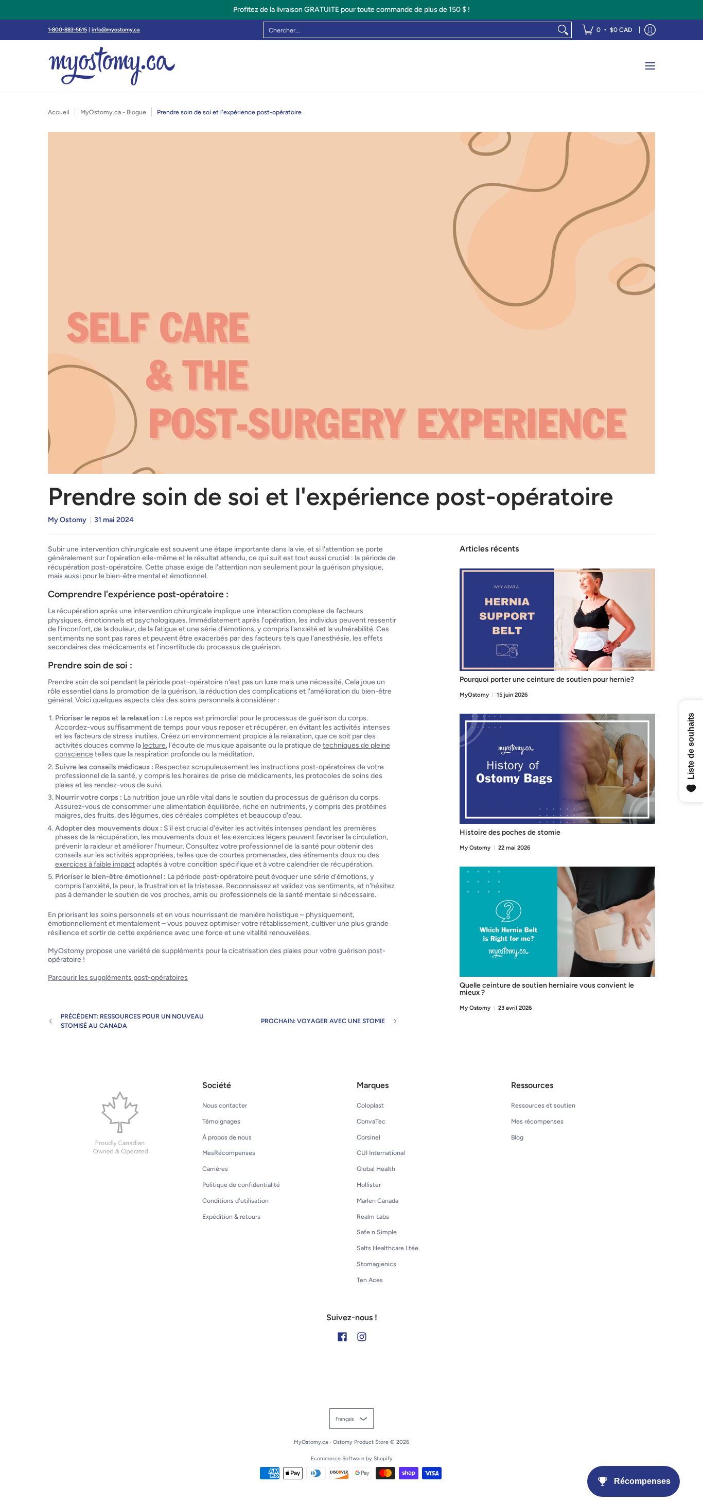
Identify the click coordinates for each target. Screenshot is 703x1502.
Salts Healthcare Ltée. (388, 1248)
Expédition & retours (231, 1216)
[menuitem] (607, 30)
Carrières (215, 1168)
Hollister (369, 1184)
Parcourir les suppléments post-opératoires (118, 977)
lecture (154, 745)
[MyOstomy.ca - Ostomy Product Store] (112, 66)
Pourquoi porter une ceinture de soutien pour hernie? (547, 679)
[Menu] (649, 66)
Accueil (58, 112)
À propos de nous (227, 1137)
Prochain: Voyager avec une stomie (323, 1021)
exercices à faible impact (95, 864)
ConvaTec (371, 1121)
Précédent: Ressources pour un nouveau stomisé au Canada (132, 1020)
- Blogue (113, 112)
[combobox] (409, 30)
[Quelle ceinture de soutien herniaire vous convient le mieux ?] (557, 922)
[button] (342, 1336)
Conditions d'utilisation (235, 1200)
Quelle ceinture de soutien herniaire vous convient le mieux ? (547, 989)
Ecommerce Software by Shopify (352, 1458)
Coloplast (370, 1105)
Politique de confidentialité (241, 1184)
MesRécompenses (228, 1152)
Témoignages (221, 1121)
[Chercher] (563, 30)
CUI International (381, 1152)
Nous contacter (224, 1105)
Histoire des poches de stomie (510, 832)
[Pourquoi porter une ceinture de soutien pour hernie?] (557, 619)
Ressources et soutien (543, 1105)
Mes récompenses (537, 1121)
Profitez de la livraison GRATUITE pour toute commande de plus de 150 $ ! (351, 9)
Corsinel (368, 1137)
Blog (517, 1137)
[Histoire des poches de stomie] (557, 769)
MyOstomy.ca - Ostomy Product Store (341, 1442)
